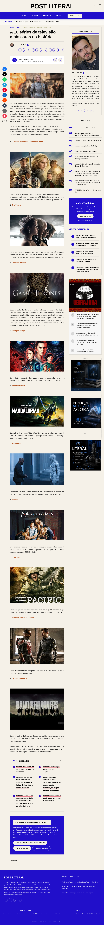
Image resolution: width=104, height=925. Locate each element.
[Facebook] (4, 69)
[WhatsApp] (4, 79)
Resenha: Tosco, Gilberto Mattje (85, 128)
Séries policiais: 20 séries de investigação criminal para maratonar (87, 134)
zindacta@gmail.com (22, 848)
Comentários (82, 914)
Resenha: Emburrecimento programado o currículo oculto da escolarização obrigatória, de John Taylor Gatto (88, 173)
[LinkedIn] (4, 95)
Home (25, 16)
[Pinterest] (4, 90)
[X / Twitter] (4, 74)
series (18, 27)
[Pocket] (4, 116)
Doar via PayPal (85, 216)
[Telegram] (4, 85)
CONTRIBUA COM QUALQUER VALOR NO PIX (30, 843)
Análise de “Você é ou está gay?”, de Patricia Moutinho (80, 882)
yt (92, 110)
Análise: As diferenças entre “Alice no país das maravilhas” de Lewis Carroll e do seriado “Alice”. (88, 183)
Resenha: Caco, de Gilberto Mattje (86, 146)
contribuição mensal (41, 848)
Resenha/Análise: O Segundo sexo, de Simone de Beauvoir (87, 165)
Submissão (45, 914)
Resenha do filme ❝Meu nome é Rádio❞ (88, 141)
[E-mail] (4, 111)
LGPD (91, 914)
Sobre (35, 16)
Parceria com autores (25, 914)
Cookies (98, 914)
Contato (74, 16)
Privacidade (58, 914)
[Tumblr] (4, 105)
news (12, 27)
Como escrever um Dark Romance (86, 151)
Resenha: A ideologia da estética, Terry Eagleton (78, 893)
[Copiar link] (4, 121)
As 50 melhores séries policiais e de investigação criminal (87, 158)
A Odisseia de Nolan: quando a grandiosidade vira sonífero (78, 887)
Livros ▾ (47, 16)
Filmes (59, 16)
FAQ (36, 914)
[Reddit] (4, 100)
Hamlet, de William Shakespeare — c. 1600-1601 (32, 22)
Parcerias (13, 914)
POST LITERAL (52, 6)
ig (87, 110)
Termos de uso (70, 914)
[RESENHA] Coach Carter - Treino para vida (88, 191)
